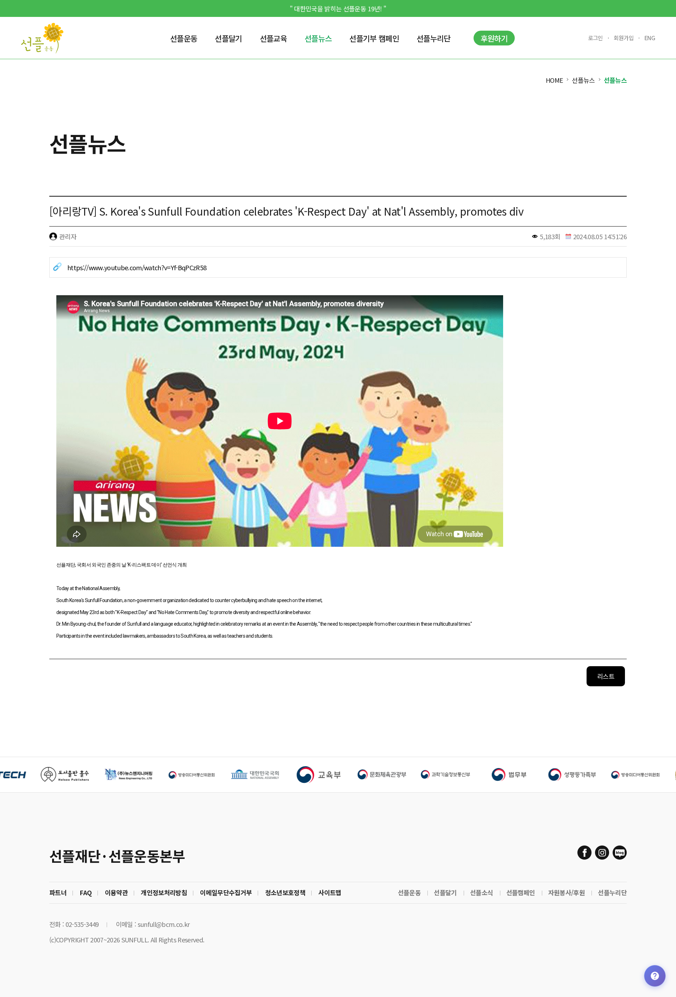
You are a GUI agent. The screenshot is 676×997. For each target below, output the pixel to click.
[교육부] (276, 774)
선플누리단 (612, 892)
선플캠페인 (520, 892)
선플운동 (409, 892)
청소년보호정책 (285, 892)
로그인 (595, 38)
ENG (649, 38)
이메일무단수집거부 (226, 892)
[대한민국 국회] (213, 774)
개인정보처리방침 (164, 892)
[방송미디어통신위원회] (593, 774)
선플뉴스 (583, 80)
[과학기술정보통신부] (403, 774)
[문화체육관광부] (340, 774)
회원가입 (624, 38)
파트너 (58, 892)
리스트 (605, 676)
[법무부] (467, 774)
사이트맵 (329, 892)
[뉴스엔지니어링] (86, 774)
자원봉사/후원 (566, 892)
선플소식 (481, 892)
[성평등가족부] (530, 774)
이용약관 (116, 892)
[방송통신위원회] (150, 774)
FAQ (86, 892)
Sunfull (42, 38)
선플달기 (445, 892)
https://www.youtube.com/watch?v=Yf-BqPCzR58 (136, 267)
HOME (554, 80)
